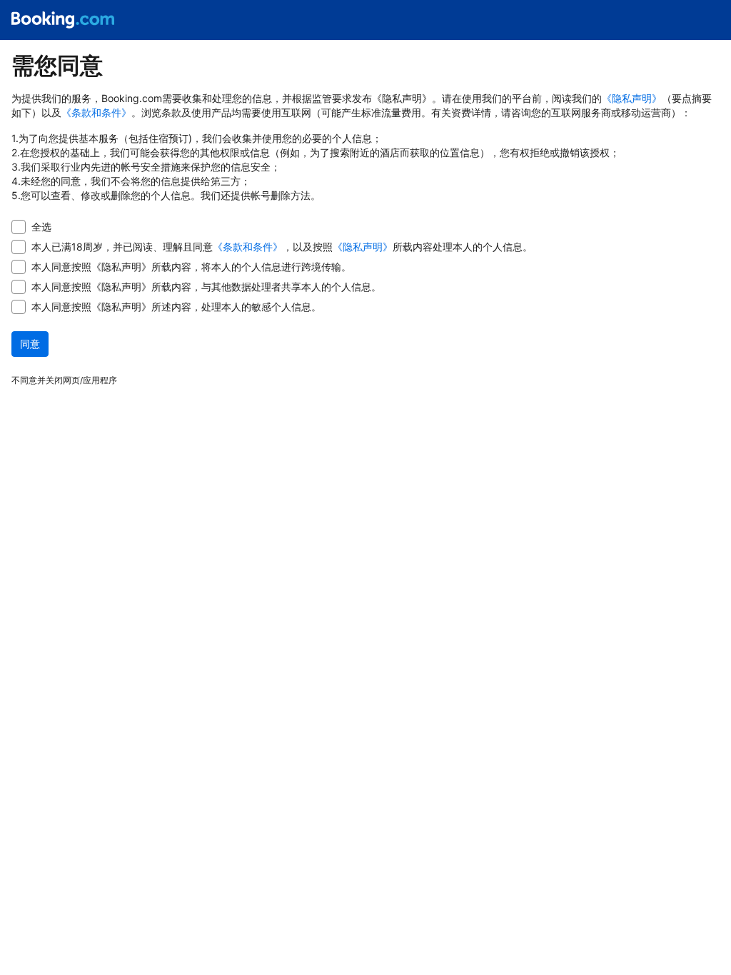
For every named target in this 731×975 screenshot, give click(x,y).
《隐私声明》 (632, 98)
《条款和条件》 (96, 112)
